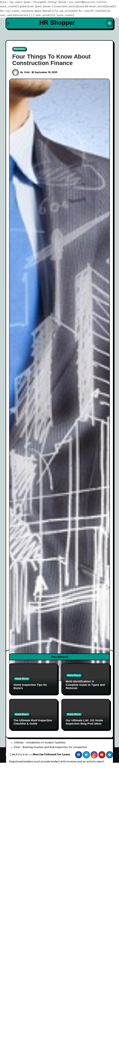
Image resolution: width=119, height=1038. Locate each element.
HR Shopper (57, 22)
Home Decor (22, 678)
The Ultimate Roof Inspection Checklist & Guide (32, 722)
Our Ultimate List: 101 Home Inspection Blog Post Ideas (84, 722)
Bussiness (19, 49)
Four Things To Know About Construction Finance (51, 59)
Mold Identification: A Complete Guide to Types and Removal (85, 685)
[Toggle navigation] (7, 23)
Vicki (27, 72)
